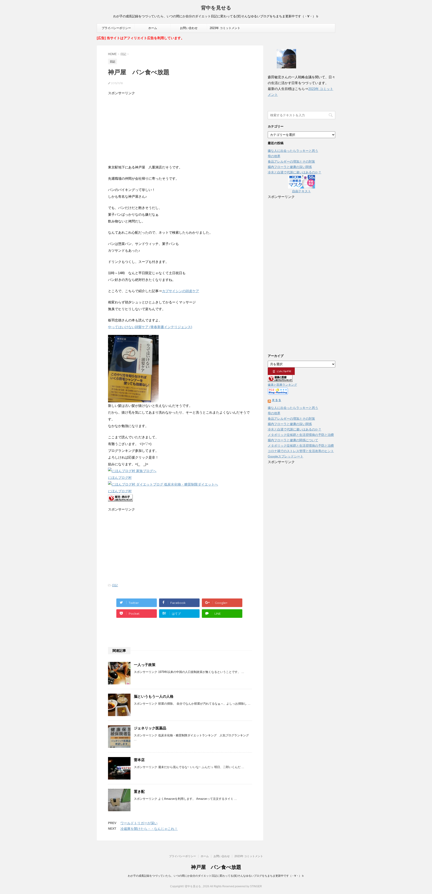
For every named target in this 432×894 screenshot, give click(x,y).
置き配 (139, 791)
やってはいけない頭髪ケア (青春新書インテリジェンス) (150, 327)
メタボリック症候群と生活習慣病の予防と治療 (301, 435)
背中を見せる (216, 8)
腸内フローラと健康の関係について (293, 440)
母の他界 (274, 156)
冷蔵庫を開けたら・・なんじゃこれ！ (149, 829)
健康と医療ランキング (282, 384)
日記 (115, 585)
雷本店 (139, 760)
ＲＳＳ (276, 400)
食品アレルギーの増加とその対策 (291, 161)
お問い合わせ (189, 28)
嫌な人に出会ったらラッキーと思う (293, 150)
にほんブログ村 (120, 477)
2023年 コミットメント (225, 28)
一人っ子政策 (144, 665)
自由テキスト (301, 191)
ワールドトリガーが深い (139, 823)
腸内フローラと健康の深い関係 (290, 167)
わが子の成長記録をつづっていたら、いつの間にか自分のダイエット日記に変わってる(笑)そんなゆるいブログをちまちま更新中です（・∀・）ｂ (216, 875)
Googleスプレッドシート (285, 456)
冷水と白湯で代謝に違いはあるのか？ (294, 172)
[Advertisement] (180, 127)
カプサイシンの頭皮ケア (180, 291)
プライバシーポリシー (116, 28)
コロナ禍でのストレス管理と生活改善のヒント (301, 451)
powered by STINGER (248, 886)
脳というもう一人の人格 (153, 696)
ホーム (152, 28)
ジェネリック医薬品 (150, 728)
